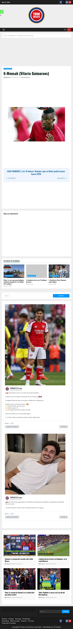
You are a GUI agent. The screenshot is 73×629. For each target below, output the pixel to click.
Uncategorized (7, 68)
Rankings (18, 619)
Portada (10, 554)
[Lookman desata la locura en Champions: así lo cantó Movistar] (53, 545)
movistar (51, 554)
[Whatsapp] (2, 12)
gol (47, 554)
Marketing (5, 621)
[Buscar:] (28, 295)
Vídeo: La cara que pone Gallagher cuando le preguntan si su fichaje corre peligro (14, 271)
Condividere (63, 426)
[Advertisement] (36, 52)
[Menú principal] (4, 30)
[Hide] (0, 15)
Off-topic (31, 621)
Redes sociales (15, 621)
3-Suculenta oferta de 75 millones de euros (36, 271)
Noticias (4, 619)
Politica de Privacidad (9, 623)
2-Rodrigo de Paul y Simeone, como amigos (59, 271)
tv (44, 554)
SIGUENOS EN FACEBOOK (69, 30)
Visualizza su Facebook (12, 426)
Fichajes (11, 619)
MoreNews (47, 627)
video (6, 554)
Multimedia (26, 619)
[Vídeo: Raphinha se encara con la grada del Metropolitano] (53, 579)
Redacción (8, 77)
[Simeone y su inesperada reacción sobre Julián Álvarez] (20, 545)
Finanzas (24, 621)
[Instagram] (67, 2)
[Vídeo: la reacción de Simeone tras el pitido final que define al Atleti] (20, 579)
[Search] (65, 29)
